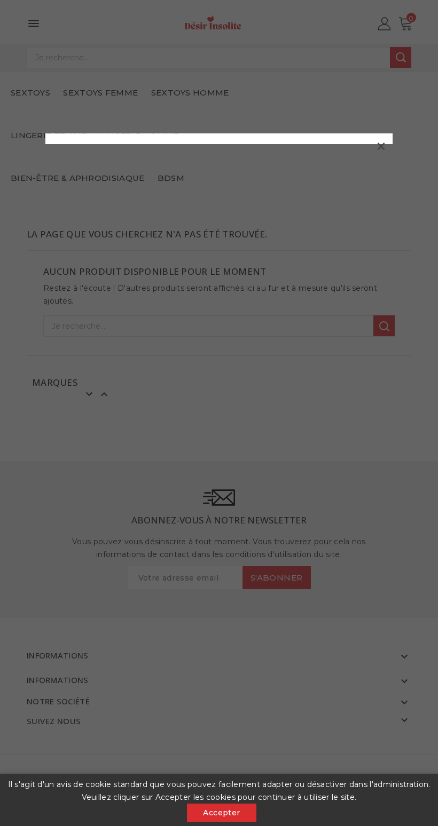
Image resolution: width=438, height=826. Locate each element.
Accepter (221, 812)
